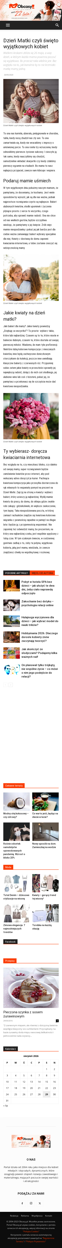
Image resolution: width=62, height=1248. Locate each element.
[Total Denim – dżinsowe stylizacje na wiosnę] (16, 883)
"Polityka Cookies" (31, 1231)
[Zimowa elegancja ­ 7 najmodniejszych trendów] (16, 913)
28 (39, 1094)
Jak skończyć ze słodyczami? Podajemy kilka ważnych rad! (39, 652)
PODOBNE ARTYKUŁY (16, 573)
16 (54, 1081)
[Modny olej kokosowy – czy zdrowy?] (16, 801)
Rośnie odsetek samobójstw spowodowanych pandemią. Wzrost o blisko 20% (14, 850)
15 (46, 1081)
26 (24, 1094)
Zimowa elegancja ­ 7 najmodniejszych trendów (14, 928)
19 (24, 1088)
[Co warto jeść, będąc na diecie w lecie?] (45, 801)
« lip (5, 1105)
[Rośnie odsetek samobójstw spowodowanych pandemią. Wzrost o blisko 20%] (16, 831)
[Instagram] (31, 1203)
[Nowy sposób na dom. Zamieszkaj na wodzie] (45, 831)
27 (31, 1094)
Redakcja (14, 1215)
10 (7, 1081)
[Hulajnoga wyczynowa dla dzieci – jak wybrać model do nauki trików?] (11, 621)
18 (15, 1088)
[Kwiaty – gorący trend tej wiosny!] (45, 883)
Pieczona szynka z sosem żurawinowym (23, 1014)
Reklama (25, 1215)
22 (46, 1088)
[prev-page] (5, 685)
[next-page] (11, 685)
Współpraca (37, 1215)
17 (7, 1088)
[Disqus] (31, 737)
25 (15, 1094)
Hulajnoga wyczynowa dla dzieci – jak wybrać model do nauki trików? (39, 621)
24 (7, 1094)
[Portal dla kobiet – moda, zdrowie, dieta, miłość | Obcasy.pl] (31, 10)
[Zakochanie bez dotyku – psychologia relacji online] (11, 605)
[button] (7, 25)
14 (39, 1081)
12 (24, 1081)
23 (54, 1088)
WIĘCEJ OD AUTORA (42, 573)
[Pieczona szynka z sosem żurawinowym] (31, 988)
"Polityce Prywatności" (36, 1241)
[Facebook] (22, 1203)
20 (31, 1088)
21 (39, 1088)
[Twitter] (40, 1203)
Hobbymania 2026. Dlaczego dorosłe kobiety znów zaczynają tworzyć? (39, 637)
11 (15, 1081)
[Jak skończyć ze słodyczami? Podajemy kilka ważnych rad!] (11, 653)
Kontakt (48, 1215)
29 (46, 1094)
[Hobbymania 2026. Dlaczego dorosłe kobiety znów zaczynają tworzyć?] (11, 637)
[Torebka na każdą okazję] (45, 913)
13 (31, 1081)
